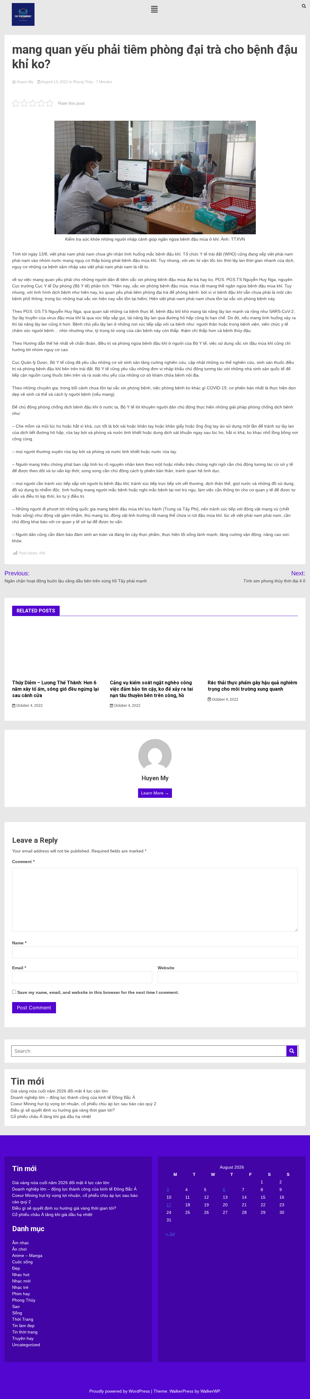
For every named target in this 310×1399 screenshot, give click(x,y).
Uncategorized (26, 1344)
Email (19, 967)
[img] (154, 9)
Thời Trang (22, 1319)
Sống (17, 1312)
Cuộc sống (22, 1261)
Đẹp (16, 1268)
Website (166, 967)
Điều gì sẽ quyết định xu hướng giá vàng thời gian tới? (63, 1110)
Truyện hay (23, 1338)
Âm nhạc (20, 1242)
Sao (16, 1306)
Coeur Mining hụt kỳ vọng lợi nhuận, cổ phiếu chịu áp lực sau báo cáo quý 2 (83, 1103)
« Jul (170, 1233)
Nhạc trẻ (20, 1287)
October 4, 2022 (29, 705)
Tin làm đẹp (23, 1325)
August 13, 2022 (55, 82)
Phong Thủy (83, 82)
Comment (23, 861)
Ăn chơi (19, 1249)
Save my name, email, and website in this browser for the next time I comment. (98, 992)
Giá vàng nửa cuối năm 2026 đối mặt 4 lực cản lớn (59, 1091)
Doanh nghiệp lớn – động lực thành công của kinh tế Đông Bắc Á (73, 1097)
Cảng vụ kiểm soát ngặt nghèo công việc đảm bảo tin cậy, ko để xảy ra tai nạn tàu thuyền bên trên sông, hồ (151, 689)
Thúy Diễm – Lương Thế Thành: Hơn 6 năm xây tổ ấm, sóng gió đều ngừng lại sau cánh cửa (55, 689)
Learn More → (155, 793)
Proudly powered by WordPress (120, 1391)
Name (19, 942)
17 (169, 1204)
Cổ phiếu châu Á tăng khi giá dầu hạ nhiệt (51, 1116)
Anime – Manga (27, 1255)
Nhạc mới (21, 1281)
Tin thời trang (25, 1332)
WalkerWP (209, 1391)
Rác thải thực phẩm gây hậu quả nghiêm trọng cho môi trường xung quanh (252, 686)
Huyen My (25, 82)
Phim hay (21, 1293)
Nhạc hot (20, 1274)
